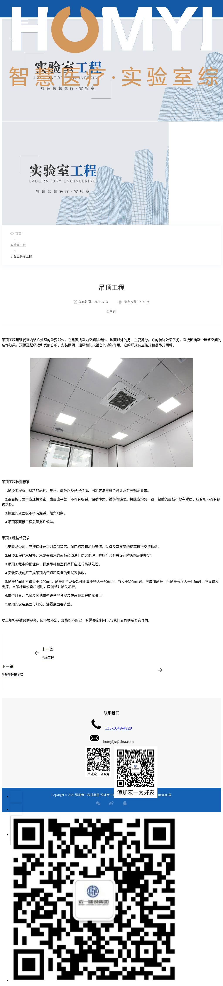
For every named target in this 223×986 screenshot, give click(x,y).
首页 (18, 233)
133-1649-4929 (118, 728)
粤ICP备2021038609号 (156, 795)
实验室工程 (18, 245)
